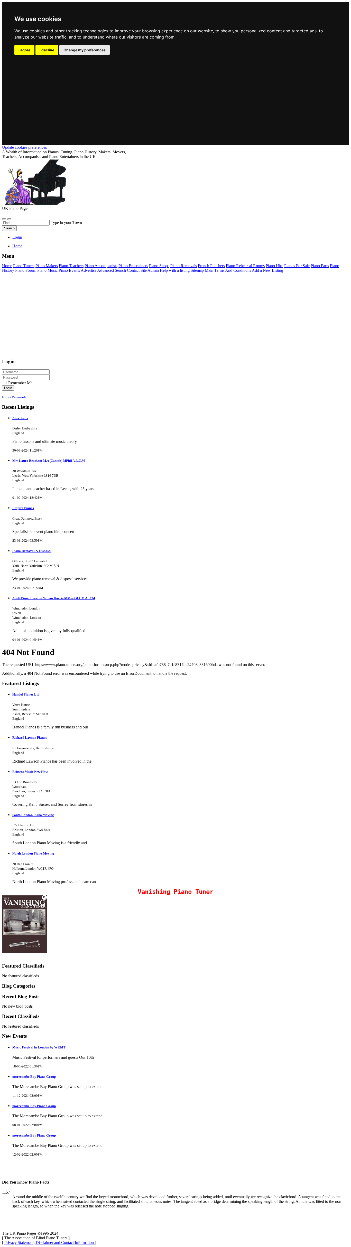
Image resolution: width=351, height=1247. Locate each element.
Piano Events (69, 270)
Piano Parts (320, 266)
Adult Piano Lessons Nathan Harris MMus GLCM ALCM (53, 598)
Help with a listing (175, 270)
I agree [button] (24, 50)
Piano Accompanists (101, 266)
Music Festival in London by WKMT (39, 1047)
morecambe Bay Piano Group (34, 1077)
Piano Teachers (71, 266)
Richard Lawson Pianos (29, 737)
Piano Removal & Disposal (31, 551)
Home (17, 246)
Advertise (88, 270)
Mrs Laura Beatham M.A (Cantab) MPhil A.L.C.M (48, 461)
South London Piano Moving (33, 815)
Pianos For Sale (297, 266)
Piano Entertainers (133, 266)
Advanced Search (111, 270)
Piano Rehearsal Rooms (245, 266)
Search (9, 228)
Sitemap (197, 270)
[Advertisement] (175, 94)
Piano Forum (25, 270)
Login (17, 237)
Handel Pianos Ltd (25, 694)
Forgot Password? (14, 397)
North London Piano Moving (33, 853)
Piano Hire (274, 266)
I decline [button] (47, 50)
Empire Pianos (23, 508)
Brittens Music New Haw (30, 772)
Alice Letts (20, 418)
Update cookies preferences (24, 147)
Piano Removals (183, 266)
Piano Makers (46, 266)
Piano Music (47, 270)
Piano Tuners (23, 266)
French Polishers (211, 266)
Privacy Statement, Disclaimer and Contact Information (49, 1242)
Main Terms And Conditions (228, 270)
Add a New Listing (267, 270)
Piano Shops (159, 266)
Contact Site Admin (143, 270)
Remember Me (19, 383)
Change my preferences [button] (84, 50)
